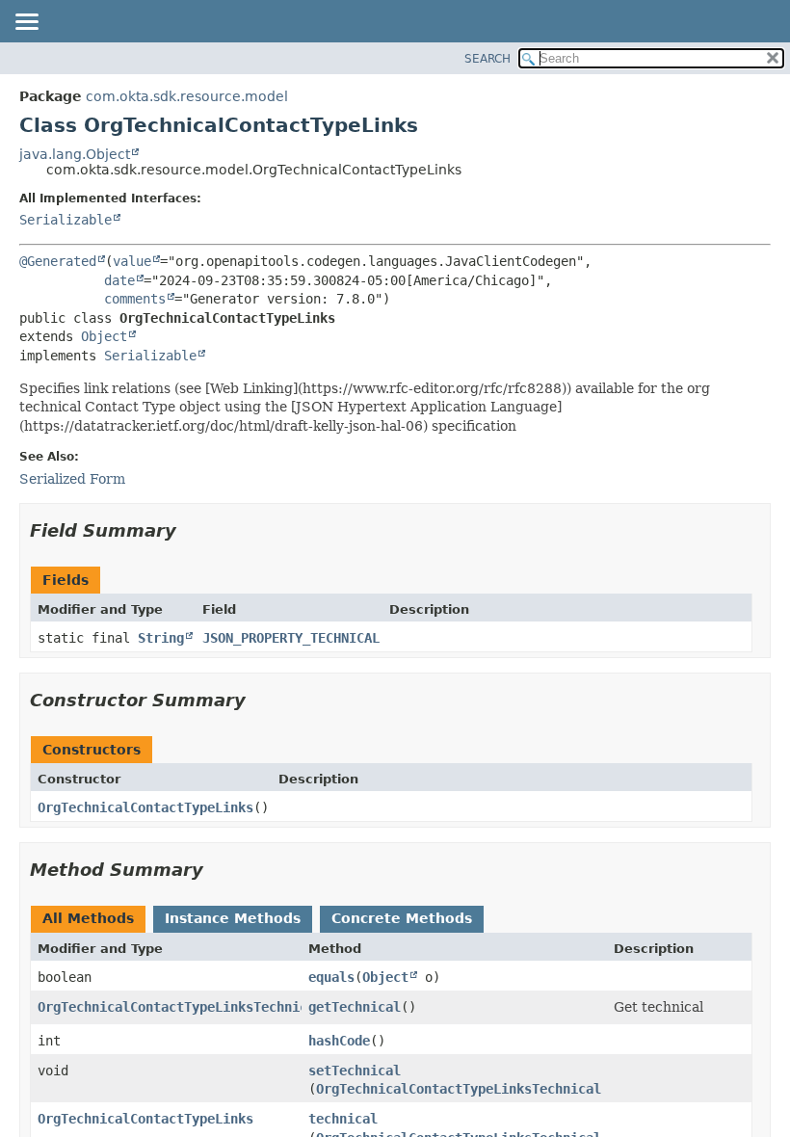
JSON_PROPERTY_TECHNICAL (291, 638)
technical (343, 1118)
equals (331, 977)
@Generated (57, 261)
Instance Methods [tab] (233, 918)
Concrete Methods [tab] (401, 918)
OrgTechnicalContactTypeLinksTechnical (180, 1007)
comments (135, 298)
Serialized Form (72, 479)
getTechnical (354, 1007)
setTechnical (354, 1070)
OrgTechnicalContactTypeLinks (145, 807)
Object (104, 336)
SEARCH (487, 59)
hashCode (339, 1040)
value (132, 261)
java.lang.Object (74, 154)
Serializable (65, 219)
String (161, 638)
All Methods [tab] (88, 918)
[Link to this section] (190, 530)
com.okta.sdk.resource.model (187, 96)
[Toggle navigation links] (26, 23)
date (119, 280)
